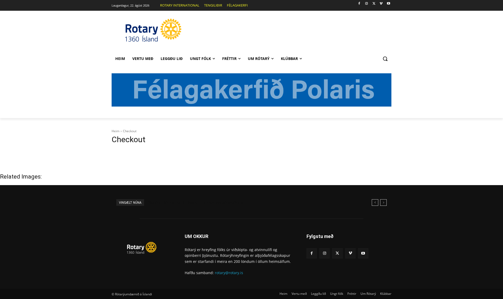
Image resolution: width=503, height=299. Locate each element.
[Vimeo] (381, 4)
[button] (385, 58)
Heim (115, 131)
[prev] (375, 202)
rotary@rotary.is (229, 272)
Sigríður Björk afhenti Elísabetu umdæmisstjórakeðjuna (195, 202)
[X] (374, 4)
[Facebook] (359, 4)
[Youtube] (388, 4)
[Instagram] (367, 4)
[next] (383, 202)
